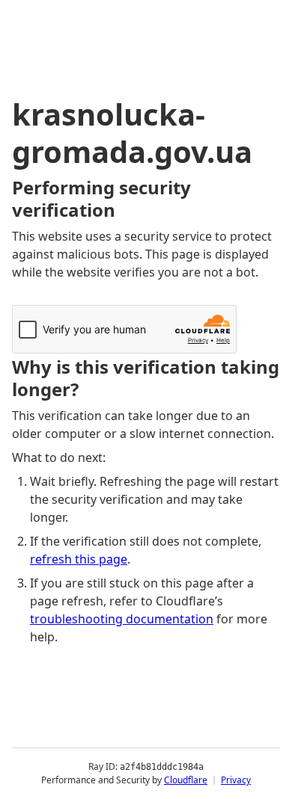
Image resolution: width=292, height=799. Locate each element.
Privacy (236, 780)
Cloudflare (185, 780)
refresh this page (78, 559)
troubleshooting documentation (121, 619)
